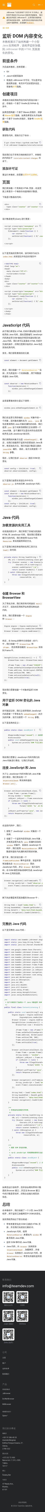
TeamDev (21, 1506)
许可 (15, 86)
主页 (4, 1358)
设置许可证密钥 (30, 174)
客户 (4, 1363)
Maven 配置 (10, 115)
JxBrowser (6, 1393)
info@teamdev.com (18, 1286)
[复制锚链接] (20, 60)
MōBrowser (6, 1404)
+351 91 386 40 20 (9, 1437)
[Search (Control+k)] (33, 4)
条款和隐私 (22, 1502)
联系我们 (30, 23)
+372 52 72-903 (8, 1457)
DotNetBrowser (8, 1399)
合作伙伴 (5, 1368)
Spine (4, 1416)
